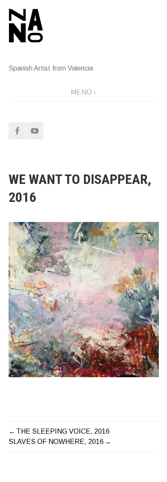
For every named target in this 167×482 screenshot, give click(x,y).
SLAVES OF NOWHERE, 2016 (56, 441)
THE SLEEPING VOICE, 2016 (63, 431)
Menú (81, 92)
